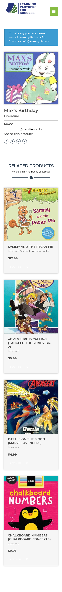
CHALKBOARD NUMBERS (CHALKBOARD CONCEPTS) (29, 537)
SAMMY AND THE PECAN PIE (30, 247)
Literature (11, 116)
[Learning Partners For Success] (29, 8)
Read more (15, 267)
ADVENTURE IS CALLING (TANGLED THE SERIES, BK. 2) (29, 343)
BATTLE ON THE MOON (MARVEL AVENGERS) (26, 441)
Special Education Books (34, 251)
